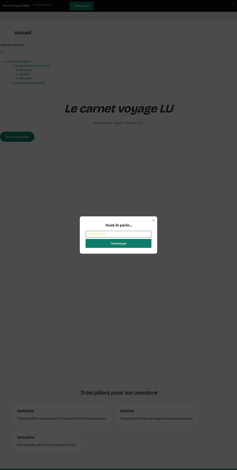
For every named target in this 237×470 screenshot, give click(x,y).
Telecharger (118, 243)
